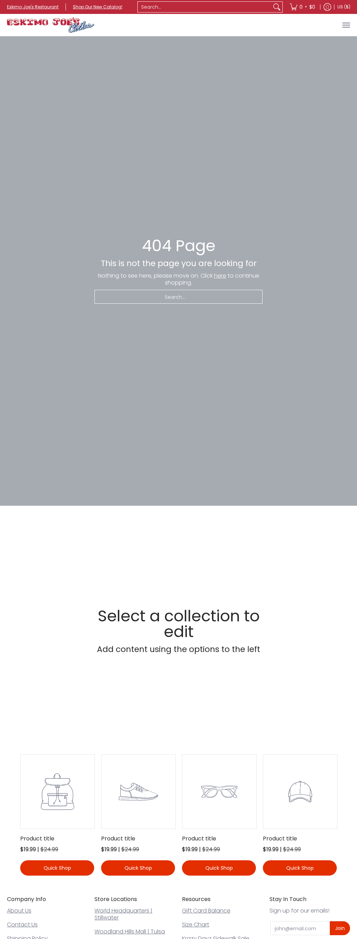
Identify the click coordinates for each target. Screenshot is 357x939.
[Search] (276, 7)
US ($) (343, 7)
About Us (19, 911)
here (220, 276)
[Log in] (327, 7)
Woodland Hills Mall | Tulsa (129, 932)
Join (340, 928)
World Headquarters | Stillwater (123, 914)
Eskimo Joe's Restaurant (33, 7)
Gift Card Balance (206, 911)
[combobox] (204, 7)
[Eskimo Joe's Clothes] (50, 25)
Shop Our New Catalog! (97, 7)
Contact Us (22, 925)
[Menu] (346, 25)
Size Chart (195, 925)
